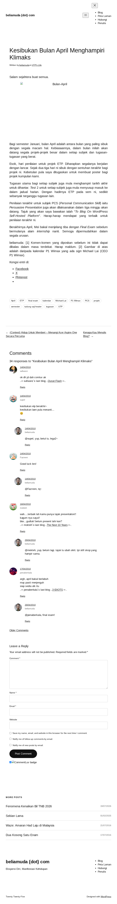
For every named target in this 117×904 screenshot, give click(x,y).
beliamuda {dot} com (20, 15)
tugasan (50, 306)
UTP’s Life (37, 65)
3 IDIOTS (57, 589)
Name (12, 692)
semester (15, 306)
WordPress (106, 896)
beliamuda (24, 65)
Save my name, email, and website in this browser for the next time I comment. (49, 733)
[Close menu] (95, 5)
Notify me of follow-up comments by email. (33, 739)
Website (13, 719)
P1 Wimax (75, 300)
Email (12, 706)
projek (96, 300)
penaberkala (26, 572)
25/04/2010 (30, 540)
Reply (22, 387)
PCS (87, 300)
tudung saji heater (33, 306)
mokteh (23, 508)
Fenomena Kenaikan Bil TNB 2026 (29, 806)
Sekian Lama (14, 815)
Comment (14, 658)
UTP (60, 306)
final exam (33, 300)
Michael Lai (60, 300)
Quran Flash (55, 381)
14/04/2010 (25, 367)
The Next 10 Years (57, 525)
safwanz (24, 371)
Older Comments (19, 630)
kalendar (47, 300)
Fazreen (24, 457)
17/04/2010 (25, 569)
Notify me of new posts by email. (28, 745)
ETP (22, 300)
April (13, 300)
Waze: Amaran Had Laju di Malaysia (30, 825)
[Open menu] (86, 15)
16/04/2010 (25, 504)
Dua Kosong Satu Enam (22, 835)
